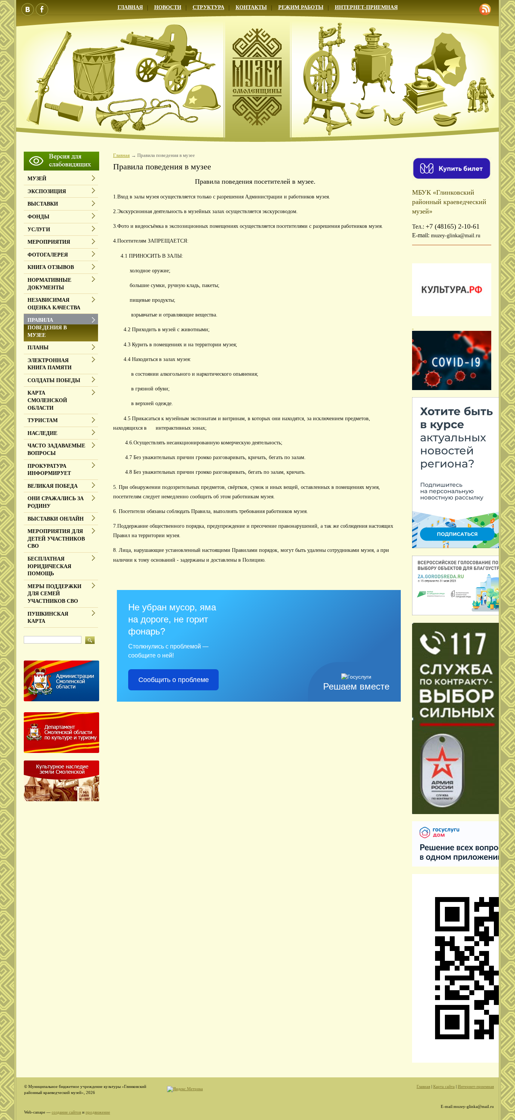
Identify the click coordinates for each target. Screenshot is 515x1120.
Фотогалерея (48, 255)
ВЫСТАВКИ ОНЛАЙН (56, 519)
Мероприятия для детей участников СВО (56, 539)
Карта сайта (444, 1086)
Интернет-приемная (366, 7)
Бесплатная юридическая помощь (49, 566)
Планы (38, 347)
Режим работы (300, 7)
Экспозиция (47, 191)
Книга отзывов (51, 267)
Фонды (38, 217)
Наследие (42, 433)
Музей (37, 178)
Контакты (251, 7)
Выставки (43, 204)
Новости (167, 7)
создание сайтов (66, 1112)
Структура (208, 7)
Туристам (43, 420)
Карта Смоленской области (47, 400)
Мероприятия (49, 242)
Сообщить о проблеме (173, 680)
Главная (130, 7)
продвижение (98, 1112)
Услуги (39, 229)
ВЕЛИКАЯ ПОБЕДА (53, 486)
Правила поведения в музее (47, 327)
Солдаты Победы (54, 380)
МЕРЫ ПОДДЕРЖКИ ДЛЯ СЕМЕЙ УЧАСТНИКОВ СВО (54, 594)
